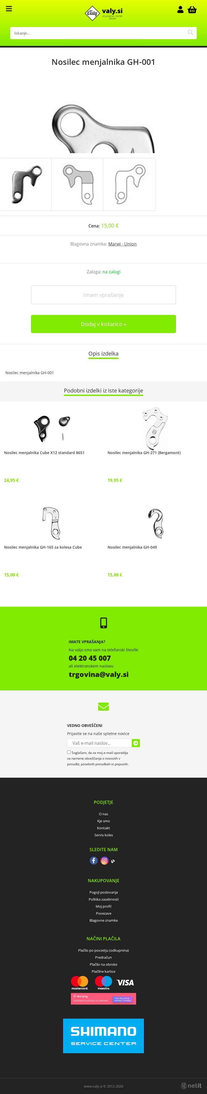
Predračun (103, 957)
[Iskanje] (191, 33)
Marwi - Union (122, 244)
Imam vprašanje (103, 294)
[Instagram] (105, 861)
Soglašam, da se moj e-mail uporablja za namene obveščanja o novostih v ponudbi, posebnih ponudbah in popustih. (98, 758)
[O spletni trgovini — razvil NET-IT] (191, 1086)
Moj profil (103, 906)
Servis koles (103, 835)
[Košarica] (191, 9)
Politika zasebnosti (104, 899)
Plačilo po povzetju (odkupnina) (103, 950)
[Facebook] (94, 861)
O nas (103, 813)
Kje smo (103, 820)
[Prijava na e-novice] (136, 743)
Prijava (183, 9)
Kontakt (103, 827)
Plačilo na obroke (103, 964)
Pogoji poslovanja (103, 892)
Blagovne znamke (103, 920)
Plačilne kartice (103, 971)
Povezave (103, 913)
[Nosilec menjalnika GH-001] (103, 118)
